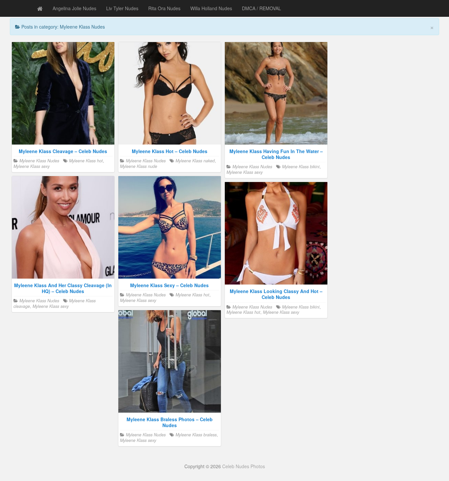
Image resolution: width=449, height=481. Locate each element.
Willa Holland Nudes (211, 8)
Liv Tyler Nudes (122, 8)
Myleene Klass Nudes (39, 161)
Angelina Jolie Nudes (74, 8)
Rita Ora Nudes (164, 8)
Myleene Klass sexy (31, 166)
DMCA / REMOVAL (261, 8)
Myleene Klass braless (196, 435)
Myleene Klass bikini (300, 167)
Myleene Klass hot (86, 161)
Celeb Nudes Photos (243, 466)
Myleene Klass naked (195, 161)
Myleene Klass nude (138, 166)
